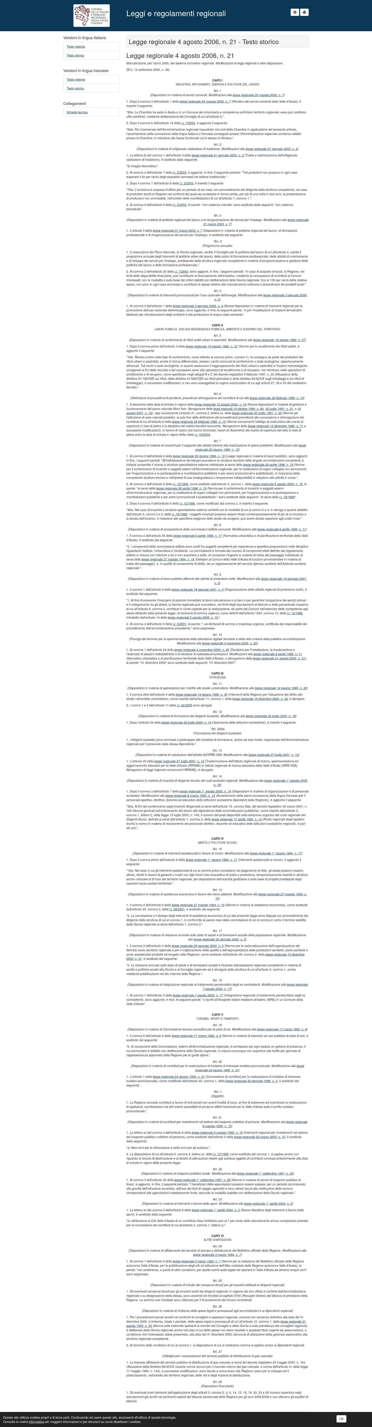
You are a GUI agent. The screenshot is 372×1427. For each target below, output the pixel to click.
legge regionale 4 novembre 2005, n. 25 (229, 643)
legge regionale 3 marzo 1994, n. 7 (217, 1254)
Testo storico (75, 55)
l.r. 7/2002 (188, 123)
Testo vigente (76, 46)
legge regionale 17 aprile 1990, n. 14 (237, 819)
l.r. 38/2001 (177, 909)
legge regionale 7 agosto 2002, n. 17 (198, 995)
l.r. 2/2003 (179, 172)
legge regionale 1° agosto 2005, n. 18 (205, 791)
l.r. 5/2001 (179, 624)
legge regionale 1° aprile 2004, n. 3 (268, 1203)
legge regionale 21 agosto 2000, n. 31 (279, 658)
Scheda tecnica (77, 112)
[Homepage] (91, 15)
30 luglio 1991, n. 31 (279, 408)
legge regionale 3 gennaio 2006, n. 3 (198, 306)
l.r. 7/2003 (181, 271)
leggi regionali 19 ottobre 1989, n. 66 (239, 408)
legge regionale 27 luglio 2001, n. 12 (273, 754)
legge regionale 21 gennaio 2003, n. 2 (272, 149)
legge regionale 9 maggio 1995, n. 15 (217, 1132)
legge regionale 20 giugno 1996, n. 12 (199, 456)
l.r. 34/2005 (184, 705)
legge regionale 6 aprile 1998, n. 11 (281, 529)
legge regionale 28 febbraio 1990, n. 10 (277, 398)
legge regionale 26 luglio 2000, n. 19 (271, 716)
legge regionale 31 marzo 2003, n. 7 (177, 230)
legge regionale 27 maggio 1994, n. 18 (168, 559)
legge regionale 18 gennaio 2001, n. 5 (198, 589)
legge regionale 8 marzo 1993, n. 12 (190, 795)
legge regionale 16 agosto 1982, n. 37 (279, 340)
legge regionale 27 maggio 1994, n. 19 (198, 905)
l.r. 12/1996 (180, 484)
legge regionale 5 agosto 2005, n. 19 (278, 484)
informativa (36, 1421)
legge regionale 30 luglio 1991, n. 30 (257, 413)
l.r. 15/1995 (221, 1154)
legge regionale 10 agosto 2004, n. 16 (220, 404)
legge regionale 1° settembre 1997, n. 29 (265, 1173)
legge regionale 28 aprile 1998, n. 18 (268, 464)
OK (341, 1419)
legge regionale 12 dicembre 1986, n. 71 (275, 426)
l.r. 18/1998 (287, 497)
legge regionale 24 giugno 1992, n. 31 (179, 1076)
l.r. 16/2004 (202, 434)
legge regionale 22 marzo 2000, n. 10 (259, 1137)
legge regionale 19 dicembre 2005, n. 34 (260, 699)
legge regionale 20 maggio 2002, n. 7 (258, 95)
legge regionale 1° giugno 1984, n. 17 (275, 853)
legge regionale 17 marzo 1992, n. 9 (282, 1029)
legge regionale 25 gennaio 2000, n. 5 (220, 939)
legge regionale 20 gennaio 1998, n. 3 (251, 1081)
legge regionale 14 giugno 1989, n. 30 (281, 688)
